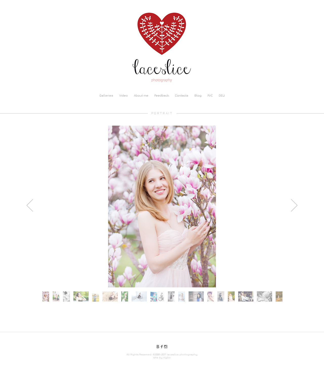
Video (123, 95)
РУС (210, 95)
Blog (197, 95)
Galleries (106, 95)
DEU (222, 95)
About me (141, 95)
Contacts (181, 95)
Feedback (161, 95)
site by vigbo (162, 357)
